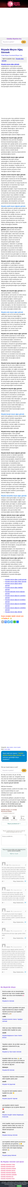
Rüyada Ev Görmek (8, 1001)
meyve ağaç (7, 749)
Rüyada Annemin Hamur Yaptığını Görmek (12, 1020)
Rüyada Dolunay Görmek (9, 1135)
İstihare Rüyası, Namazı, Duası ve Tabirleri (17, 1182)
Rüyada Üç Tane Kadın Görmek (11, 1052)
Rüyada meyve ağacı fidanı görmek (15, 581)
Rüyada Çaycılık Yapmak (9, 1098)
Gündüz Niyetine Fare (8, 1178)
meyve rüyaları (17, 747)
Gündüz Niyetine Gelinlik (9, 1174)
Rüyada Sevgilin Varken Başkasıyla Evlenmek (12, 1116)
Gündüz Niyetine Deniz (8, 1170)
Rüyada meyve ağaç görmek (10, 64)
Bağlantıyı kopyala (14, 853)
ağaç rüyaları (10, 747)
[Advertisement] (14, 22)
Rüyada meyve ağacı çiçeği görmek (15, 579)
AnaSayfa (4, 1182)
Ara (24, 42)
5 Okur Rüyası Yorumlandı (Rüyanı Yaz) (11, 55)
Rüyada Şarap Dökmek (9, 1155)
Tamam (19, 1185)
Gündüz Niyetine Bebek (8, 1172)
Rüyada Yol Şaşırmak (8, 1084)
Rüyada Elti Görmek (8, 1070)
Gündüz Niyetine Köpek (8, 1168)
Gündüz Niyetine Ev (7, 1176)
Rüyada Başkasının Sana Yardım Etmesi (12, 1036)
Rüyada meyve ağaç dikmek (13, 612)
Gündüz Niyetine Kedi (8, 1166)
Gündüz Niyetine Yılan (8, 1164)
